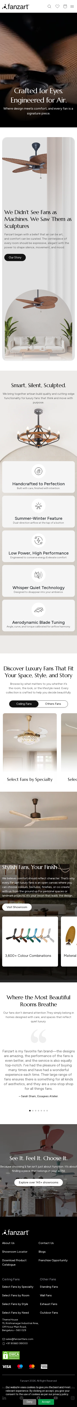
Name (12, 684)
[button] (38, 741)
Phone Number (17, 697)
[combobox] (38, 729)
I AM (11, 722)
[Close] (73, 655)
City (11, 709)
